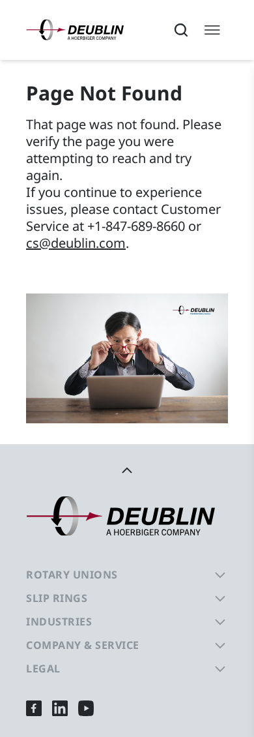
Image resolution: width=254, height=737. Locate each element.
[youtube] (86, 708)
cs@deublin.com (76, 243)
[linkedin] (60, 708)
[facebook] (34, 708)
